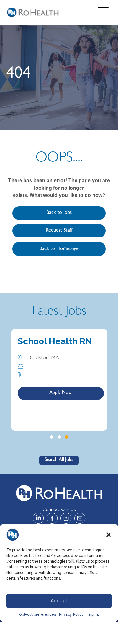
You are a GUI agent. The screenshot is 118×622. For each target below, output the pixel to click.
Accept (59, 600)
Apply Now (60, 393)
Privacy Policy (71, 614)
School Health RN (55, 341)
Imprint (93, 614)
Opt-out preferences (37, 614)
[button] (108, 535)
